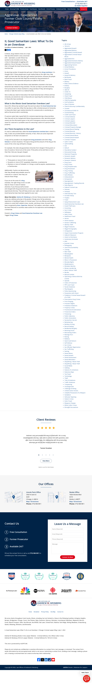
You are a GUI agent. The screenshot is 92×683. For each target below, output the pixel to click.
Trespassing (68, 384)
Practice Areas (24, 9)
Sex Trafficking (69, 349)
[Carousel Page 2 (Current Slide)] (42, 455)
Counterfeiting (69, 112)
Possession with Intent (71, 293)
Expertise (24, 205)
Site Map (53, 612)
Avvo (18, 205)
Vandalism (67, 395)
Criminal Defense (69, 117)
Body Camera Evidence (71, 83)
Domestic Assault (69, 156)
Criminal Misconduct (70, 125)
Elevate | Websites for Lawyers (75, 667)
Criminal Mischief (69, 123)
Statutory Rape (69, 372)
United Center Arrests (71, 391)
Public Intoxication (70, 318)
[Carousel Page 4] (49, 455)
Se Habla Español (81, 6)
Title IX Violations (69, 380)
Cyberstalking (68, 144)
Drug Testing (68, 171)
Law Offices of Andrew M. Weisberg (27, 667)
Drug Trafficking (69, 173)
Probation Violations (70, 305)
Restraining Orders (70, 332)
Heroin (66, 218)
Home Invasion (69, 220)
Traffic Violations (69, 382)
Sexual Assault (68, 355)
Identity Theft (68, 224)
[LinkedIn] (46, 659)
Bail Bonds (67, 77)
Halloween (67, 212)
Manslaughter (68, 254)
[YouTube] (53, 659)
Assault (66, 73)
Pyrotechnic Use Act (70, 320)
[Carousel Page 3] (46, 455)
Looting (66, 249)
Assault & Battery (69, 75)
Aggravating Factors (70, 65)
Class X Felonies (69, 104)
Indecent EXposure (70, 235)
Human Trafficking (70, 222)
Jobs (65, 241)
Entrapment (68, 179)
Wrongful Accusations (71, 407)
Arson (66, 71)
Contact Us (84, 9)
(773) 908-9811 (81, 3)
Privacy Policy (45, 612)
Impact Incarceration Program (73, 233)
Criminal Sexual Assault (71, 137)
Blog (78, 9)
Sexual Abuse (68, 353)
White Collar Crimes (70, 405)
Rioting (66, 337)
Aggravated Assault (70, 48)
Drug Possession (69, 168)
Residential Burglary (70, 328)
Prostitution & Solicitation (72, 310)
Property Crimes (69, 307)
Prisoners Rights (69, 303)
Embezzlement (69, 177)
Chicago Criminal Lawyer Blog (16, 34)
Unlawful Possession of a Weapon (74, 393)
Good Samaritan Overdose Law (32, 213)
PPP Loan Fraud (69, 285)
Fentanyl (67, 191)
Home (7, 9)
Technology (68, 376)
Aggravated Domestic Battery (73, 61)
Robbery (67, 339)
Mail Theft (67, 252)
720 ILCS (67, 46)
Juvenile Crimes (69, 243)
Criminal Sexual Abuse (71, 135)
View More (46, 461)
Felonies (67, 189)
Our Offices (46, 484)
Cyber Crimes (68, 142)
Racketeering (68, 322)
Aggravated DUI (69, 59)
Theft (66, 378)
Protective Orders (70, 312)
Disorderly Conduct (70, 150)
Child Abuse (68, 98)
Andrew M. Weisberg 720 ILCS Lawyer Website (19, 638)
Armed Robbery (69, 67)
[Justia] (49, 659)
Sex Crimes (67, 345)
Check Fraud (68, 96)
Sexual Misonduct (69, 359)
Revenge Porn (68, 335)
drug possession (36, 140)
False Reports (68, 185)
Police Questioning (70, 291)
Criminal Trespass (70, 139)
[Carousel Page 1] (39, 455)
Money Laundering (70, 268)
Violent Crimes (69, 399)
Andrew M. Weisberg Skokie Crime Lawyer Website (20, 636)
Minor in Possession (70, 260)
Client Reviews (71, 9)
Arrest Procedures (70, 69)
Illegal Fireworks (69, 227)
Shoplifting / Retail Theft (72, 361)
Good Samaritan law (49, 106)
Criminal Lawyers (69, 119)
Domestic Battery (69, 158)
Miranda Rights (69, 262)
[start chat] (86, 678)
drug (23, 180)
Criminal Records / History (72, 133)
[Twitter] (42, 659)
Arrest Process (51, 9)
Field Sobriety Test (70, 193)
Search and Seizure (70, 341)
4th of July (67, 44)
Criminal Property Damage (72, 127)
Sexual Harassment (70, 357)
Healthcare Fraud (69, 216)
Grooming (67, 208)
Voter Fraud (68, 401)
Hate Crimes (68, 214)
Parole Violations (69, 287)
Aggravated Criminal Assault (73, 52)
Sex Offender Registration (72, 347)
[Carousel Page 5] (53, 455)
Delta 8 (66, 148)
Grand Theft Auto (69, 206)
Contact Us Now (12, 28)
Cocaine (66, 108)
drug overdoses (47, 72)
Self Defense (68, 343)
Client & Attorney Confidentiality (74, 106)
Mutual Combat (69, 274)
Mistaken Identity (69, 266)
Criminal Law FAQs (61, 9)
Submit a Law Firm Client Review (46, 467)
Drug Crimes (15, 213)
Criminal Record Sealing (71, 129)
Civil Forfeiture (69, 102)
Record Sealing (69, 326)
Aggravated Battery (70, 50)
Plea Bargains (68, 289)
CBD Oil (66, 90)
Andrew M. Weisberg (23, 197)
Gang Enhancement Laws (72, 202)
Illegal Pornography (70, 229)
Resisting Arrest (69, 330)
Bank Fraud (68, 79)
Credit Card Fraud (69, 115)
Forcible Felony (69, 195)
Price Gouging (68, 301)
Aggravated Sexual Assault (72, 63)
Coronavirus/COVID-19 (71, 110)
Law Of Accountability (71, 247)
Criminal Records (69, 131)
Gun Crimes (68, 210)
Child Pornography (70, 100)
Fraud (66, 200)
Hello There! (85, 672)
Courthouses (33, 9)
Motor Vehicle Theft (70, 270)
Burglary (67, 88)
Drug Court (67, 162)
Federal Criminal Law (70, 187)
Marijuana (67, 256)
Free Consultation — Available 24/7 (74, 1)
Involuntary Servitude (71, 239)
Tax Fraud (67, 374)
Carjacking (67, 94)
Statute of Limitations (71, 370)
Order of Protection (70, 283)
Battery (66, 81)
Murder (66, 272)
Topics (64, 40)
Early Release (68, 175)
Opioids (66, 281)
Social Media (68, 366)
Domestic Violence (70, 160)
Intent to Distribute (70, 237)
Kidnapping (68, 245)
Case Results (41, 9)
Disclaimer (36, 612)
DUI (65, 146)
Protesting (67, 314)
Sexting (66, 351)
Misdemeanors (69, 264)
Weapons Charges (70, 403)
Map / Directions (32, 501)
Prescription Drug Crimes (72, 299)
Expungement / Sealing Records (74, 183)
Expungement (68, 181)
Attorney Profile (14, 9)
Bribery (66, 85)
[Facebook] (38, 659)
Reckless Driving (69, 324)
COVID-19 (67, 92)
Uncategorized (69, 386)
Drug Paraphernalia (70, 166)
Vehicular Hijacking (70, 397)
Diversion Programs (70, 154)
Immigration (68, 231)
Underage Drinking (70, 388)
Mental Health (68, 258)
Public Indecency (69, 316)
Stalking (67, 368)
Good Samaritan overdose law (38, 131)
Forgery (66, 198)
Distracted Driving (70, 152)
